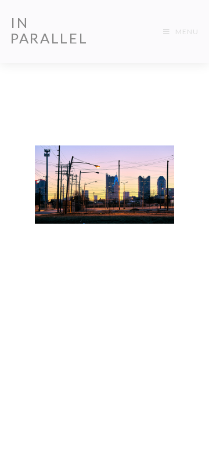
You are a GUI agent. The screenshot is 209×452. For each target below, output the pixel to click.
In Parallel (49, 30)
